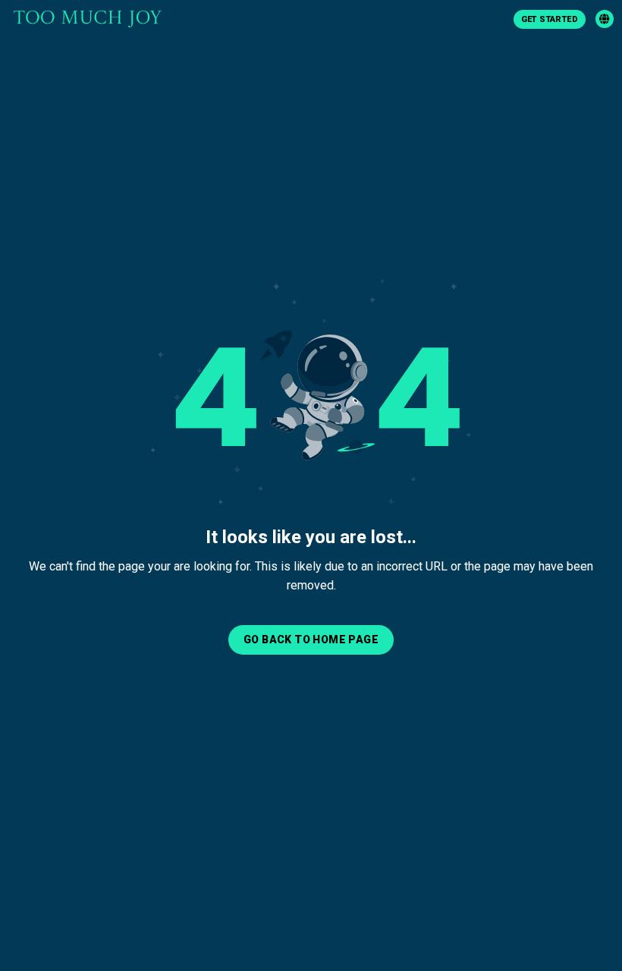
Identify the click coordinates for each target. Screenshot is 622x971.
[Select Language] (604, 19)
